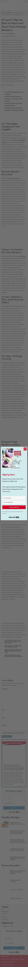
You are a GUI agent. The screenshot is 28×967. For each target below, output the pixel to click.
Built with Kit (14, 517)
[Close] (25, 449)
